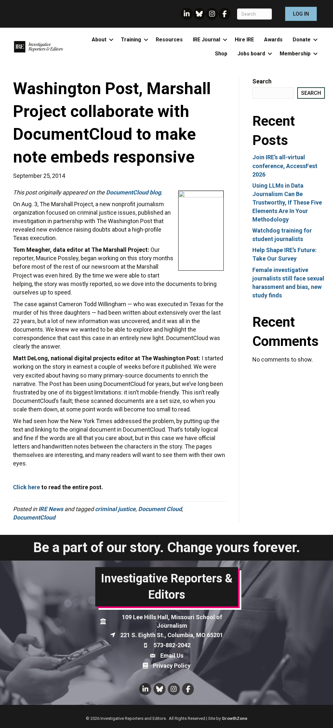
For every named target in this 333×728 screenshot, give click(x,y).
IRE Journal (206, 39)
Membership (295, 53)
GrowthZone (234, 718)
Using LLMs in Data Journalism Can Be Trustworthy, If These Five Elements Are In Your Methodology (287, 202)
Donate (302, 39)
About (99, 39)
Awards (273, 39)
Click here (26, 487)
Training (131, 39)
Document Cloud (160, 509)
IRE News (50, 509)
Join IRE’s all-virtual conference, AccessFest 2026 (284, 166)
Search (262, 81)
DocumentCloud (34, 517)
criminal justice (115, 509)
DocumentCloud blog (133, 192)
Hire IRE (244, 39)
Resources (169, 39)
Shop (221, 53)
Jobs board (251, 53)
